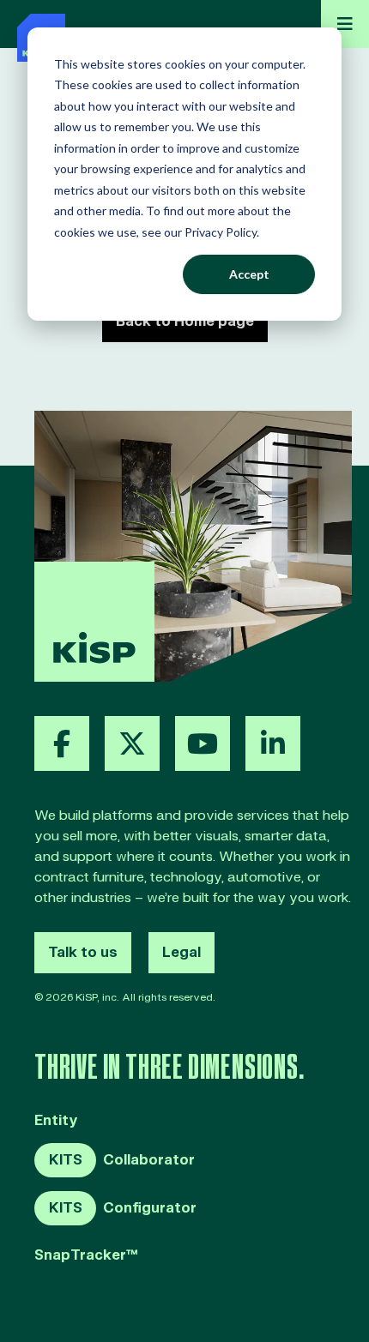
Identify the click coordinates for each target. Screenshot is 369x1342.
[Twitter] (132, 743)
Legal (181, 952)
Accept (249, 274)
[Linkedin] (272, 743)
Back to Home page (185, 321)
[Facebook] (61, 743)
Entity (56, 1121)
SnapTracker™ (86, 1256)
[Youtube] (202, 743)
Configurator (123, 1208)
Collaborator (122, 1160)
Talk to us (83, 952)
